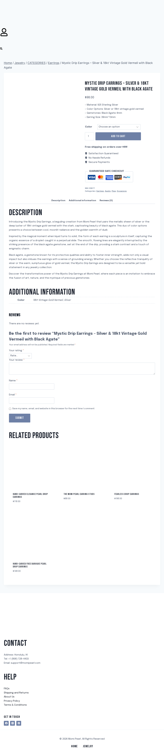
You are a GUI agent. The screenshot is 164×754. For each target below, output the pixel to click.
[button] (1, 49)
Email (12, 394)
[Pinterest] (18, 723)
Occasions (122, 191)
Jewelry (88, 746)
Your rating (16, 350)
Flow (114, 191)
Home (74, 746)
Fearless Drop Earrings (126, 494)
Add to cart (118, 136)
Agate (108, 191)
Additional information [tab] (82, 200)
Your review (17, 360)
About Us (9, 697)
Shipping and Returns (16, 693)
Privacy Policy (12, 701)
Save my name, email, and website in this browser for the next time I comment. (53, 408)
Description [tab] (58, 200)
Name (13, 380)
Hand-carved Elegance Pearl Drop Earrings (30, 496)
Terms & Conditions (15, 705)
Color (88, 127)
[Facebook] (6, 723)
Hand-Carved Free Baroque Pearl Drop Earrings (30, 565)
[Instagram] (12, 723)
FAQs (6, 688)
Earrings (100, 191)
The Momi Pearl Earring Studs (79, 494)
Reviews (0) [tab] (106, 200)
